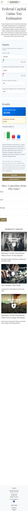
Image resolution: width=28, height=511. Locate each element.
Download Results (14, 179)
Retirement (14, 507)
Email (1, 200)
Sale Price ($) (5, 53)
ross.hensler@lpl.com (14, 499)
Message (2, 208)
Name (1, 191)
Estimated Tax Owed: (9, 119)
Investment (14, 509)
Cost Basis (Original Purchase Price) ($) (13, 66)
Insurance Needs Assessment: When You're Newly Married (13, 254)
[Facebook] (14, 501)
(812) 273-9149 (15, 490)
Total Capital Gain (9, 110)
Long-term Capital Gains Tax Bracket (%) (13, 89)
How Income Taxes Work (10, 285)
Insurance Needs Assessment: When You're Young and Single (13, 316)
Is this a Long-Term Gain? (9, 80)
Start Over (14, 175)
